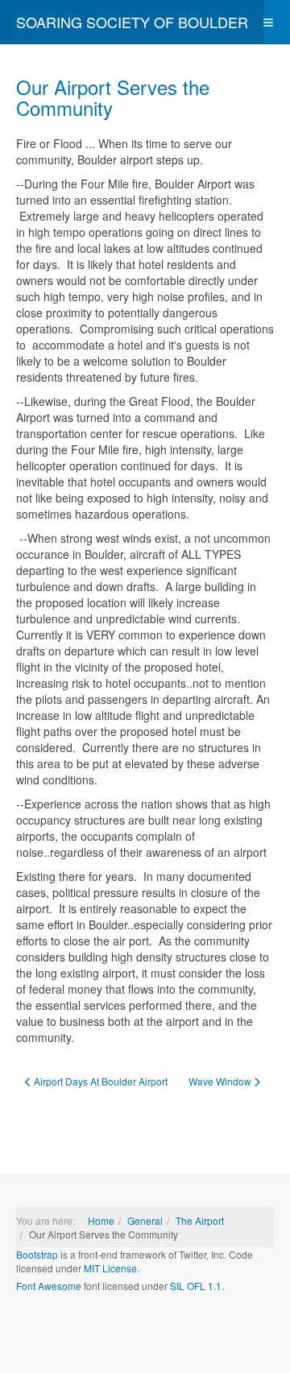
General (145, 1220)
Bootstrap (37, 1254)
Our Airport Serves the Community (112, 97)
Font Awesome (48, 1285)
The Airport (200, 1220)
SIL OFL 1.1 (196, 1285)
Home (101, 1220)
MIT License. (111, 1268)
